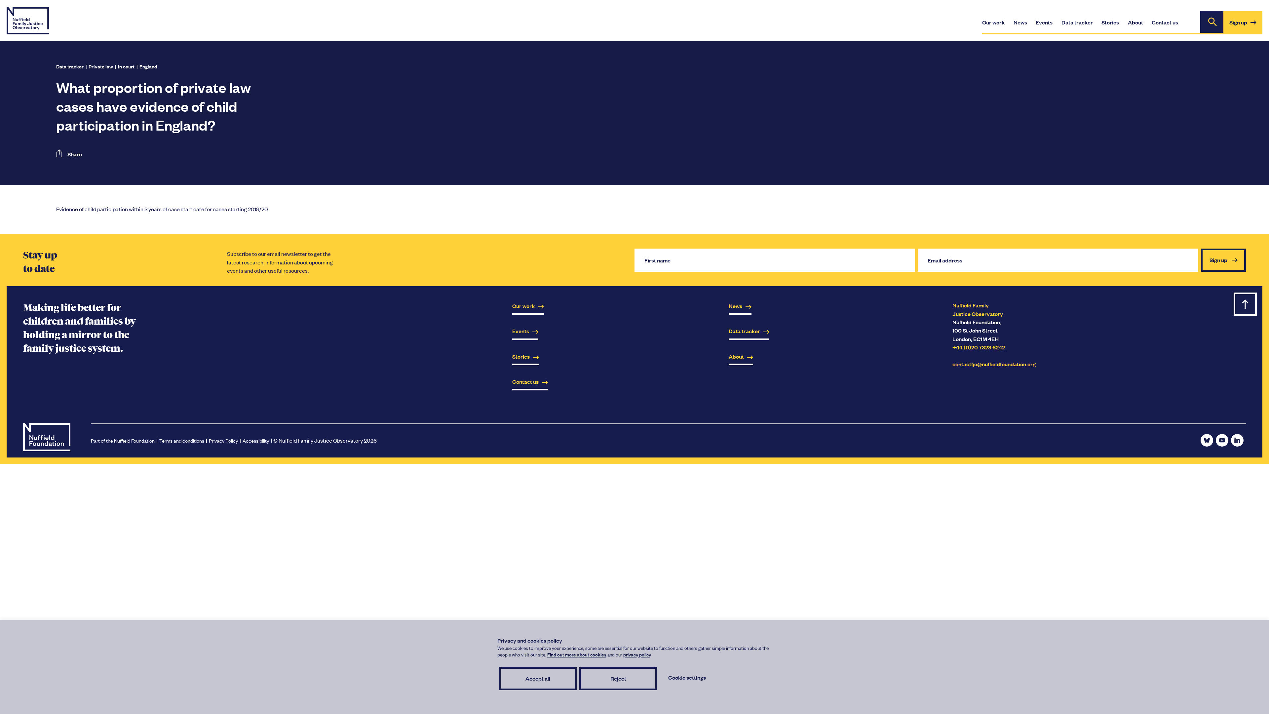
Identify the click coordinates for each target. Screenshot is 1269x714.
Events (520, 331)
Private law (101, 66)
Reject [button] (618, 678)
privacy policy (637, 654)
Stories (521, 356)
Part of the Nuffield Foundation (123, 440)
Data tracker (70, 66)
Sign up (1245, 26)
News (735, 306)
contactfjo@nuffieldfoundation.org (994, 364)
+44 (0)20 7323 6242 (978, 347)
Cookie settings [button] (687, 677)
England (148, 66)
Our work (523, 306)
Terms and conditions (181, 440)
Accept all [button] (537, 678)
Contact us (525, 381)
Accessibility (256, 440)
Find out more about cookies (576, 654)
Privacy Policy (223, 440)
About (736, 356)
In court (126, 66)
